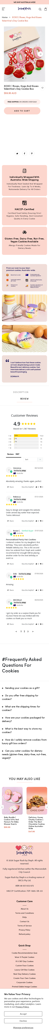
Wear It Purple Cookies (24, 957)
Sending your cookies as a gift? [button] (22, 688)
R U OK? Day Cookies (24, 961)
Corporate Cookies (24, 982)
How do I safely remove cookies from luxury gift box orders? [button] (24, 742)
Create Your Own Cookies (24, 978)
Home (5, 17)
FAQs (24, 917)
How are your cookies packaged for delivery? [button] (23, 720)
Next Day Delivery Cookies (24, 974)
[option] (24, 54)
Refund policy (24, 934)
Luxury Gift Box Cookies (24, 969)
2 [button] (26, 78)
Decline (23, 1020)
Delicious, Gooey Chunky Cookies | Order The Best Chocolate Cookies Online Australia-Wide (36, 823)
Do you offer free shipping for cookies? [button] (20, 698)
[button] (37, 487)
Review (24, 399)
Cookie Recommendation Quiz (24, 953)
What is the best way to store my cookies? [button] (22, 731)
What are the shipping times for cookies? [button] (21, 709)
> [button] (33, 631)
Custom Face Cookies (25, 965)
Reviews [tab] (10, 454)
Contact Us (24, 921)
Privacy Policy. (22, 1006)
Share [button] (11, 487)
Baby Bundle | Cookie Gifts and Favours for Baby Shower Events (11, 821)
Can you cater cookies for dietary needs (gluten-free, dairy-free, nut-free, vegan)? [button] (24, 754)
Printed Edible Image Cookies (24, 986)
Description (20, 392)
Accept (23, 1013)
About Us (24, 908)
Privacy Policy (24, 930)
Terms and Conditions (24, 913)
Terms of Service (25, 925)
